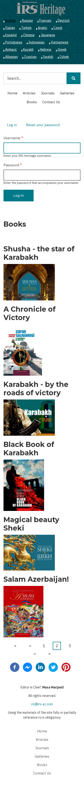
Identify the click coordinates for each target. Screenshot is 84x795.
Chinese (29, 35)
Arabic (42, 28)
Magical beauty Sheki (31, 524)
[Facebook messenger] (27, 667)
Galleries (67, 93)
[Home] (41, 8)
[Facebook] (14, 667)
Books (32, 102)
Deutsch (64, 20)
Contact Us (51, 102)
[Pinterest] (66, 667)
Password (11, 165)
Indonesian (36, 42)
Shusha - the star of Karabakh (39, 253)
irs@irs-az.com (42, 704)
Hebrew (45, 49)
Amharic (11, 49)
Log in (13, 125)
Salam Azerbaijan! (36, 579)
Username (12, 138)
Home (12, 93)
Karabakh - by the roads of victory (36, 388)
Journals (48, 93)
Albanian (11, 57)
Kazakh (28, 49)
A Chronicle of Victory (30, 313)
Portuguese (13, 42)
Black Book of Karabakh (29, 448)
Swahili (48, 57)
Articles (29, 93)
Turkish (26, 28)
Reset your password (43, 125)
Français (45, 20)
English (10, 20)
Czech (57, 28)
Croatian (30, 57)
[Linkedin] (40, 667)
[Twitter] (53, 667)
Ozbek (64, 57)
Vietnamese (59, 42)
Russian (27, 20)
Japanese (48, 35)
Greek (62, 49)
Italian (10, 28)
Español (11, 35)
